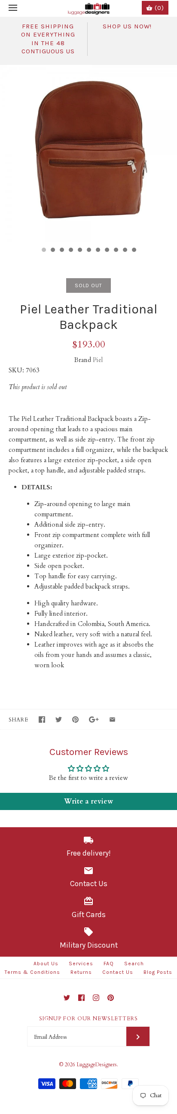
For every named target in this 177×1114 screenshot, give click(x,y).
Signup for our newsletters (88, 1018)
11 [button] (133, 250)
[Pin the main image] (75, 719)
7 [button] (97, 250)
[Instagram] (96, 997)
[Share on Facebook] (42, 719)
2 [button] (52, 250)
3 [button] (61, 250)
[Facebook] (81, 997)
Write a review (88, 801)
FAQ (109, 964)
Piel (98, 360)
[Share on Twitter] (58, 719)
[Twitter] (67, 997)
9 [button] (115, 250)
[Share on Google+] (94, 719)
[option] (88, 153)
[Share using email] (112, 719)
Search (134, 964)
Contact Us (117, 972)
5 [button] (79, 250)
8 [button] (106, 250)
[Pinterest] (110, 997)
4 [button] (70, 250)
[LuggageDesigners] (89, 8)
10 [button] (124, 250)
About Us (46, 964)
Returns (81, 972)
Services (81, 964)
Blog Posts (157, 972)
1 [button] (43, 250)
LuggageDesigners (96, 1064)
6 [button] (88, 250)
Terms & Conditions (32, 972)
